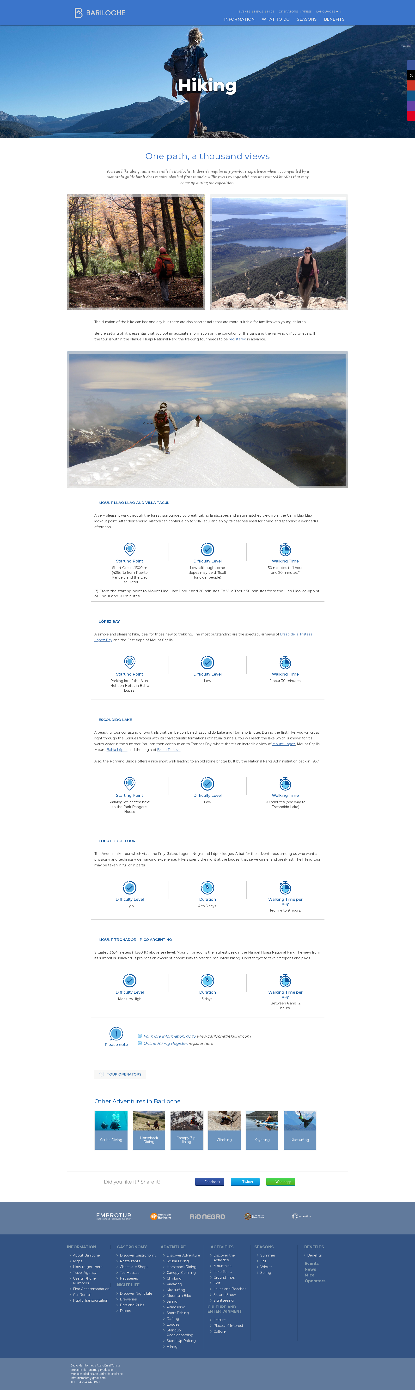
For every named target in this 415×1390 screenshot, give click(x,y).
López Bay (103, 640)
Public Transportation (90, 1300)
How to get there (88, 1267)
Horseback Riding (181, 1267)
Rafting (173, 1319)
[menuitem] (239, 19)
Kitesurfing (176, 1290)
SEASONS (307, 19)
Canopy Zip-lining (181, 1272)
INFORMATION (239, 19)
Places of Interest (228, 1326)
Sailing (172, 1301)
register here (201, 1043)
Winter (266, 1267)
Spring (265, 1272)
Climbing (174, 1278)
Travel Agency (85, 1272)
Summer (267, 1255)
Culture (220, 1331)
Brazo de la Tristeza (296, 634)
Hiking (172, 1346)
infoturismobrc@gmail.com (88, 1378)
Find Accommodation (91, 1289)
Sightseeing (224, 1300)
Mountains (222, 1266)
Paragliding (176, 1307)
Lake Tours (223, 1271)
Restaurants (130, 1261)
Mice (271, 11)
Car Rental (82, 1295)
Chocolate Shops (134, 1267)
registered (237, 339)
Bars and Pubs (132, 1305)
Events (244, 11)
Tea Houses (129, 1272)
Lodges (173, 1324)
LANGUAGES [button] (326, 11)
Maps (77, 1261)
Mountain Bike (179, 1295)
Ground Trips (224, 1277)
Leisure (220, 1320)
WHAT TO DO (276, 19)
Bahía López (117, 750)
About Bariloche (86, 1255)
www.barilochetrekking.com (224, 1036)
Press (306, 11)
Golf (217, 1283)
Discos (125, 1311)
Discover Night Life (136, 1293)
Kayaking (174, 1284)
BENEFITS (334, 19)
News (258, 11)
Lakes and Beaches (230, 1289)
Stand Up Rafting (181, 1341)
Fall (263, 1261)
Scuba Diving (178, 1261)
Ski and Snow (225, 1295)
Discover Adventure (183, 1255)
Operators (288, 11)
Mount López (283, 744)
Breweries (128, 1299)
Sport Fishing (178, 1313)
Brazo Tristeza (169, 750)
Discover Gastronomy (138, 1255)
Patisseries (129, 1278)
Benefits (314, 1255)
